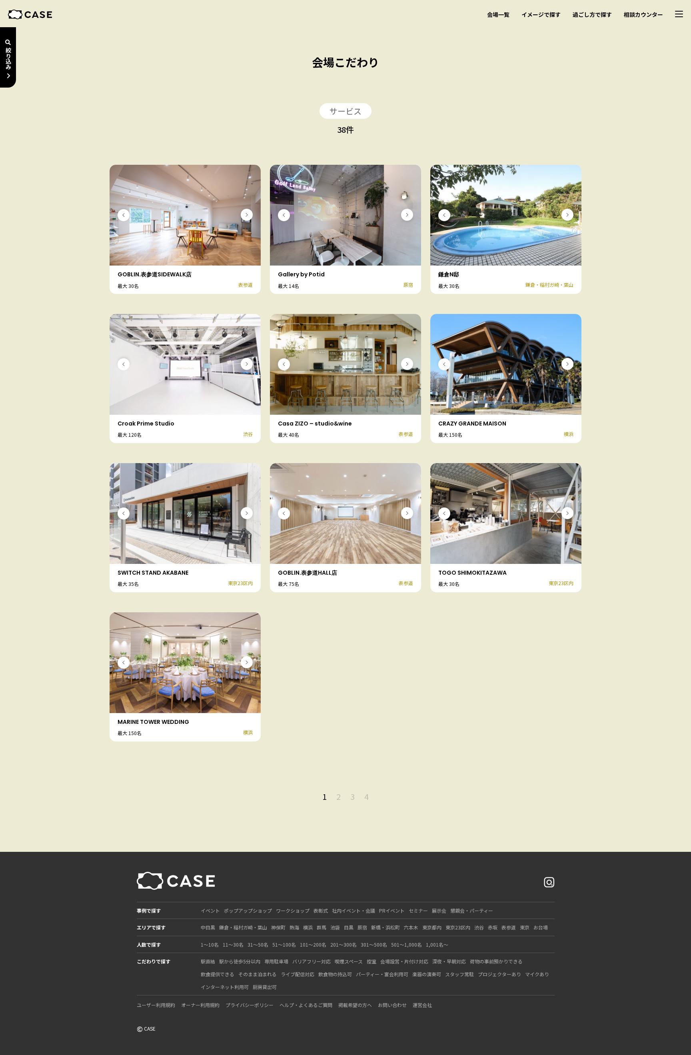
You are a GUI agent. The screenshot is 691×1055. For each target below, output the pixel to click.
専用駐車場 (276, 961)
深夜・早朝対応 (449, 961)
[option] (185, 215)
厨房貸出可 (265, 986)
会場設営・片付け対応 (404, 961)
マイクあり (537, 974)
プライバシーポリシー (250, 1004)
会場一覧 (498, 14)
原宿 (362, 927)
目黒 (348, 927)
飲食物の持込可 (335, 974)
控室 (371, 961)
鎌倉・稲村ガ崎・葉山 (243, 927)
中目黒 (208, 927)
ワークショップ (293, 910)
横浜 (308, 927)
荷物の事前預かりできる (496, 961)
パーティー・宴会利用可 (382, 974)
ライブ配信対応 (297, 974)
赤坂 (492, 927)
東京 (524, 927)
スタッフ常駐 (459, 974)
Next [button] (247, 215)
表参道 (508, 927)
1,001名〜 (437, 944)
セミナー (418, 910)
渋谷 (479, 927)
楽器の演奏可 (426, 974)
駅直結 (208, 961)
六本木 (411, 927)
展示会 (439, 910)
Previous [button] (124, 215)
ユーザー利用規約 (156, 1004)
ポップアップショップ (248, 910)
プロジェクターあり (499, 974)
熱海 (294, 927)
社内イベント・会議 (353, 910)
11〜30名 (233, 944)
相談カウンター (643, 14)
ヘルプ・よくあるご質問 (306, 1004)
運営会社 (422, 1004)
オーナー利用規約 (200, 1004)
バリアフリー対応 (311, 961)
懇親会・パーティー (471, 910)
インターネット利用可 (225, 986)
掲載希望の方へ (355, 1004)
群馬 (321, 927)
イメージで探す (541, 14)
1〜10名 (210, 944)
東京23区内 (457, 927)
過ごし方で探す (592, 14)
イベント (210, 910)
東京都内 (431, 927)
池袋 (335, 927)
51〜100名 (284, 944)
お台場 (540, 927)
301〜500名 (374, 944)
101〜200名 (313, 944)
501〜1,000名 (406, 944)
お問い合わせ (392, 1004)
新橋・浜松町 (385, 927)
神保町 (278, 927)
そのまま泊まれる (257, 974)
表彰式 (321, 910)
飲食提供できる (217, 974)
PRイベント (392, 910)
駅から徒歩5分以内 (239, 961)
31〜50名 (258, 944)
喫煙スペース (349, 961)
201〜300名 (343, 944)
